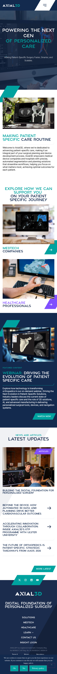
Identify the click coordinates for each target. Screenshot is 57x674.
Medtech (28, 622)
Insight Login (28, 643)
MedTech (13, 250)
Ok (14, 668)
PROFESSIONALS (17, 304)
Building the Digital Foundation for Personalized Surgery (28, 491)
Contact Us (28, 638)
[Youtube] (37, 580)
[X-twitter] (19, 580)
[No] (51, 665)
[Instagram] (25, 580)
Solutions (28, 617)
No (24, 668)
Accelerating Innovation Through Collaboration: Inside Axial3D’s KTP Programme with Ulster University (20, 529)
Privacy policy (38, 668)
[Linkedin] (31, 580)
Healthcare (28, 628)
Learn (27, 633)
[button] (43, 451)
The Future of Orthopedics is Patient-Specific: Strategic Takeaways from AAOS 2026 (24, 548)
